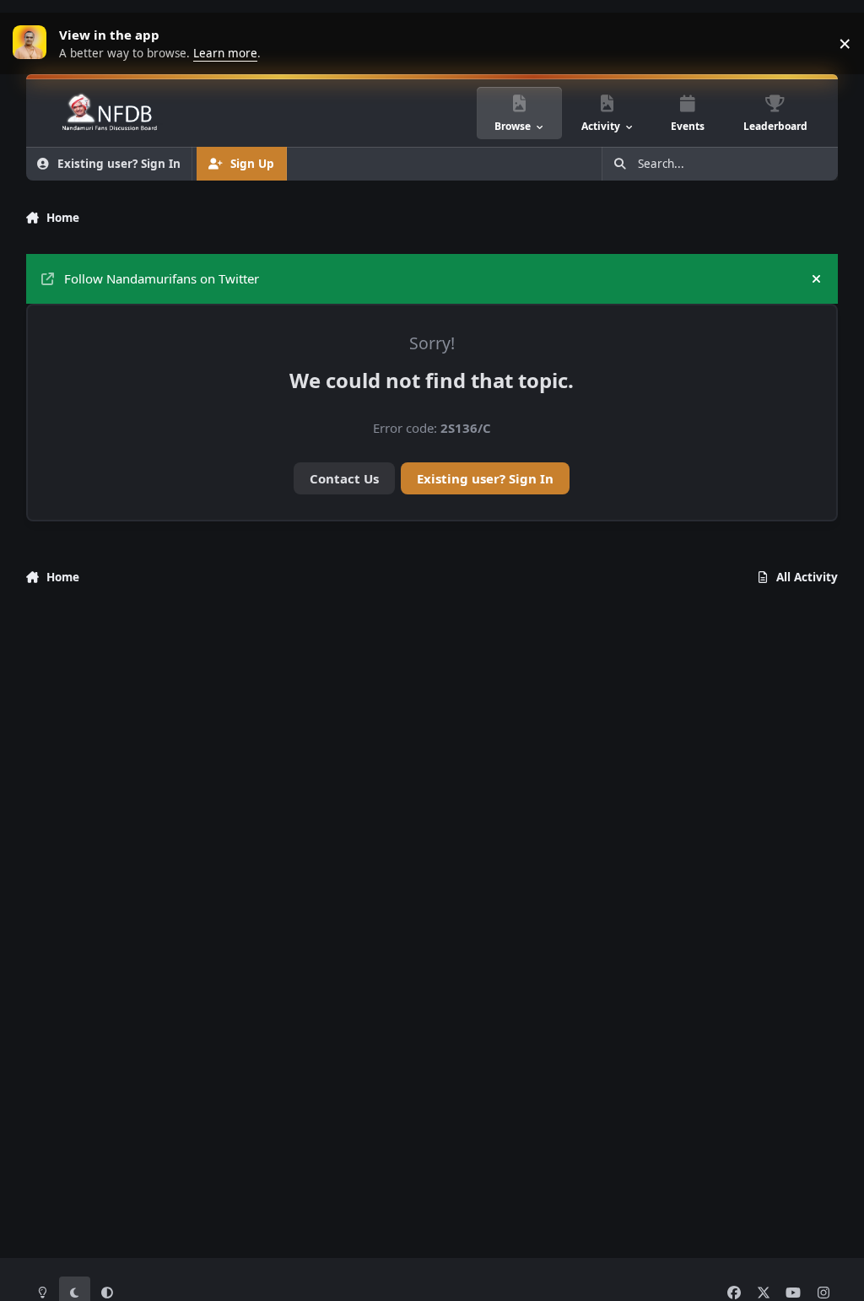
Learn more (34, 43)
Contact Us (344, 478)
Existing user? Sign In (485, 478)
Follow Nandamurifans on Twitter (161, 278)
